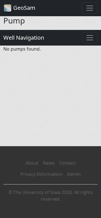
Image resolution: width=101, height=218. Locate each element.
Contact (67, 163)
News (49, 163)
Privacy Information (41, 174)
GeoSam (23, 7)
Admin (74, 174)
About (32, 163)
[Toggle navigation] (90, 8)
